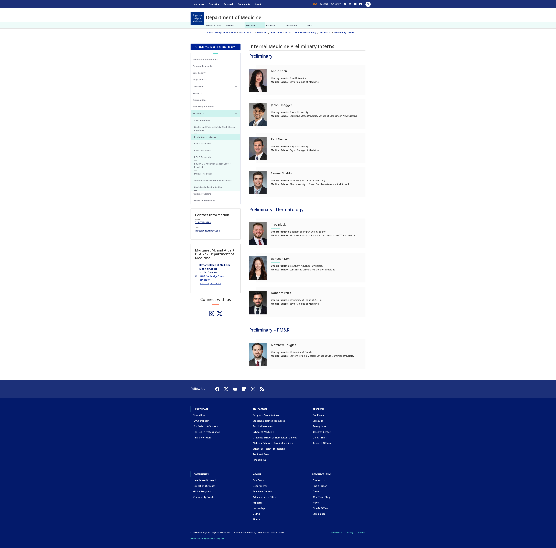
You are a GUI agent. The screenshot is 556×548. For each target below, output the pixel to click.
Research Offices (321, 443)
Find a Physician (202, 437)
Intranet (361, 532)
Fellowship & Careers (203, 106)
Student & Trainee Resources (269, 420)
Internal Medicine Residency (300, 32)
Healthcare (198, 4)
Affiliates (258, 502)
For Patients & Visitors (205, 426)
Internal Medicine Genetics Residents (213, 180)
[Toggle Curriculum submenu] (236, 86)
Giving (256, 513)
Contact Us (318, 480)
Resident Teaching (202, 193)
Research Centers (322, 432)
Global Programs (202, 491)
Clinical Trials (319, 437)
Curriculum (198, 86)
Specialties (199, 415)
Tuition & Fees (261, 454)
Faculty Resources (263, 426)
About (258, 4)
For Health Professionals (206, 432)
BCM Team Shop (321, 497)
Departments (246, 32)
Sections (230, 25)
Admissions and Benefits (205, 59)
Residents (325, 32)
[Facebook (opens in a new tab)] (345, 4)
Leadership (259, 508)
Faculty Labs (319, 426)
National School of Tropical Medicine (273, 443)
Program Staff (200, 79)
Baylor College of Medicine (221, 32)
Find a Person (319, 486)
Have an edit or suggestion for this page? (208, 538)
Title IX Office (320, 508)
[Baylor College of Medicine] (197, 18)
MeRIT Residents (203, 173)
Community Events (203, 497)
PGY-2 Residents (202, 150)
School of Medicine (263, 432)
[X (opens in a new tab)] (350, 4)
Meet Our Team (213, 25)
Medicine (262, 32)
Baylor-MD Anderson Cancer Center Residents (212, 165)
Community (244, 4)
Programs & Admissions (266, 415)
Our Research (319, 415)
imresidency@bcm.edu (207, 230)
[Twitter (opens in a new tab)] (219, 313)
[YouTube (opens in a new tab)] (355, 4)
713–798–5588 (203, 222)
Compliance (318, 513)
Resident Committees (204, 200)
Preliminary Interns (344, 32)
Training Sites (199, 100)
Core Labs (317, 420)
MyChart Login (201, 420)
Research (229, 4)
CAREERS (324, 4)
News (309, 25)
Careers (316, 491)
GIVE (314, 4)
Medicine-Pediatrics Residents (209, 187)
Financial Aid (260, 459)
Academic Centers (262, 491)
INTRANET (336, 4)
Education (214, 4)
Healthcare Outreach (204, 480)
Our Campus (260, 480)
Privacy (349, 532)
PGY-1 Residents (202, 143)
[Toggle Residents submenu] (236, 113)
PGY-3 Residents (202, 157)
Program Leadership (203, 66)
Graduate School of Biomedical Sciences (275, 437)
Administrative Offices (265, 497)
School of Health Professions (269, 448)
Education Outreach (204, 486)
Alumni (256, 519)
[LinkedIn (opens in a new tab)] (360, 4)
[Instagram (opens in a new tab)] (211, 313)
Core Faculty (199, 72)
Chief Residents (202, 120)
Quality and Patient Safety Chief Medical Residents (214, 129)
